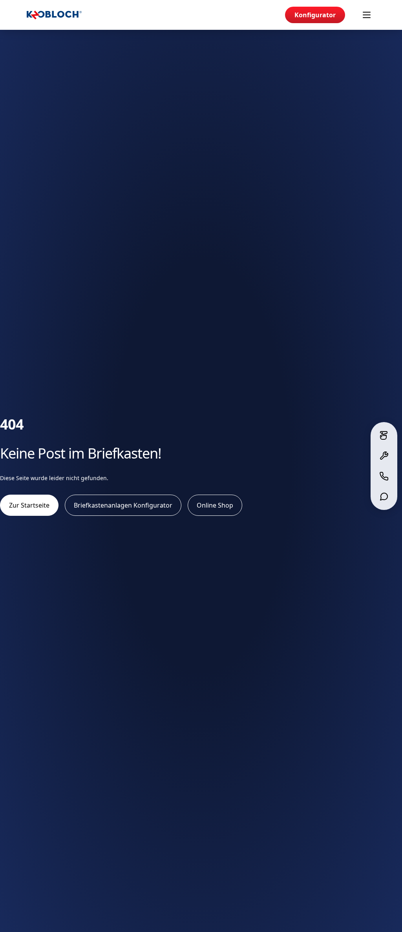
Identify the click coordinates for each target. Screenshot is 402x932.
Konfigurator (315, 15)
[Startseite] (54, 15)
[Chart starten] (384, 496)
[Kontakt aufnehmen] (384, 476)
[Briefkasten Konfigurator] (384, 435)
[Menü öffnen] (366, 15)
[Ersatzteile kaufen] (384, 455)
